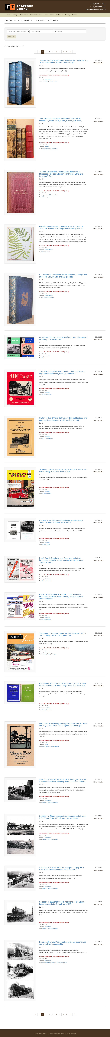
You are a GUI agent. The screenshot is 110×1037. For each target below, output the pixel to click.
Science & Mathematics (51, 195)
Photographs (48, 800)
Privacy (36, 1033)
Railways (48, 493)
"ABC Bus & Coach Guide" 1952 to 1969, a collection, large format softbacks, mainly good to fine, (62, 373)
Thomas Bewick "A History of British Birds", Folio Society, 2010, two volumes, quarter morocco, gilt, (63, 61)
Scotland (48, 709)
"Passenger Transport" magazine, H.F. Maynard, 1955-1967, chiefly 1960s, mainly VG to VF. (62, 634)
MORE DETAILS (98, 63)
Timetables (47, 578)
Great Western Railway (48, 746)
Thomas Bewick (53, 81)
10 (70, 52)
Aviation (44, 654)
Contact (74, 15)
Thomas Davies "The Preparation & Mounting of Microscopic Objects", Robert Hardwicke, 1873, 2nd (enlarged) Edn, (61, 174)
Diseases (48, 148)
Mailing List (59, 15)
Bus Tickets (45, 438)
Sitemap (41, 1033)
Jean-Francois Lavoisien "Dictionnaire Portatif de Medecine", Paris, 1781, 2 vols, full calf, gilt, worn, (60, 120)
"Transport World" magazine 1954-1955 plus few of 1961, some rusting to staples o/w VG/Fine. (63, 470)
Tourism (57, 746)
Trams (48, 544)
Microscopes (45, 197)
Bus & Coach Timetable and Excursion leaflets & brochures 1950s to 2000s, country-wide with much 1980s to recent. (61, 596)
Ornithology (45, 81)
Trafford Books (19, 7)
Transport (47, 355)
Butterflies (45, 297)
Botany (44, 251)
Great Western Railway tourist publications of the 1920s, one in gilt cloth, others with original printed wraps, (63, 724)
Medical (47, 146)
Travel (46, 744)
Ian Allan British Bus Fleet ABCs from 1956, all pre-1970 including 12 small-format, (63, 338)
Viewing (67, 15)
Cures (44, 148)
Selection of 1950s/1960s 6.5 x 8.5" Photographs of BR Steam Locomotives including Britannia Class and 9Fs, (62, 780)
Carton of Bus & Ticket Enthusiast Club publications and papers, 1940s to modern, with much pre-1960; (63, 419)
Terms (46, 15)
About (52, 15)
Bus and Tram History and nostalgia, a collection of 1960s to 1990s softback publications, (61, 521)
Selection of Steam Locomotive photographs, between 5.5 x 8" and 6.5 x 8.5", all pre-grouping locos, (62, 817)
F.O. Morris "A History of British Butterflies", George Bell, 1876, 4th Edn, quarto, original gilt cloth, (63, 276)
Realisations (24, 15)
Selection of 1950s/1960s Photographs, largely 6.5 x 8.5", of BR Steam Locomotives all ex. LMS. (61, 869)
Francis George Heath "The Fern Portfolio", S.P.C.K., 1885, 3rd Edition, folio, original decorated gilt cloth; (61, 227)
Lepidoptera (51, 297)
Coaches (48, 394)
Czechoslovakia (46, 962)
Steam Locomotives (53, 802)
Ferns (48, 251)
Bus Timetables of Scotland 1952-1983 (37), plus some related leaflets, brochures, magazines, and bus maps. (62, 684)
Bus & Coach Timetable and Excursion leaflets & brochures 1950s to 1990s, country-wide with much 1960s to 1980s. (61, 560)
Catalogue (15, 15)
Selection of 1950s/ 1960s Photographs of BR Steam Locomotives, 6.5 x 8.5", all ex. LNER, (61, 903)
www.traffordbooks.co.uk (57, 1033)
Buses (44, 358)
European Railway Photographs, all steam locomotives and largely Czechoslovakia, (62, 943)
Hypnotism (54, 148)
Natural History (49, 79)
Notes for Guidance (36, 15)
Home (8, 15)
